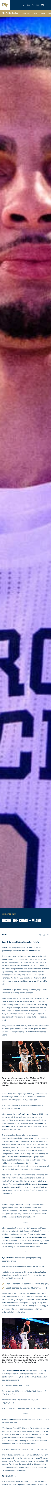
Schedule (25, 13)
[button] (24, 5)
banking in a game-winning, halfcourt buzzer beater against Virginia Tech (25, 1157)
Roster (35, 13)
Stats (43, 13)
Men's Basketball (10, 13)
